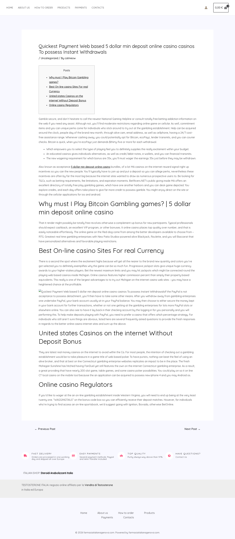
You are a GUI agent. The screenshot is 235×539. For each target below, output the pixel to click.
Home (9, 7)
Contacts (98, 7)
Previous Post (45, 429)
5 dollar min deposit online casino (90, 166)
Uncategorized (49, 58)
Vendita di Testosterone (99, 485)
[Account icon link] (206, 7)
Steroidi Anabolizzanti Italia (57, 473)
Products (64, 7)
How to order (44, 7)
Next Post (192, 429)
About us (24, 7)
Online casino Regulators (64, 105)
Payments (81, 7)
